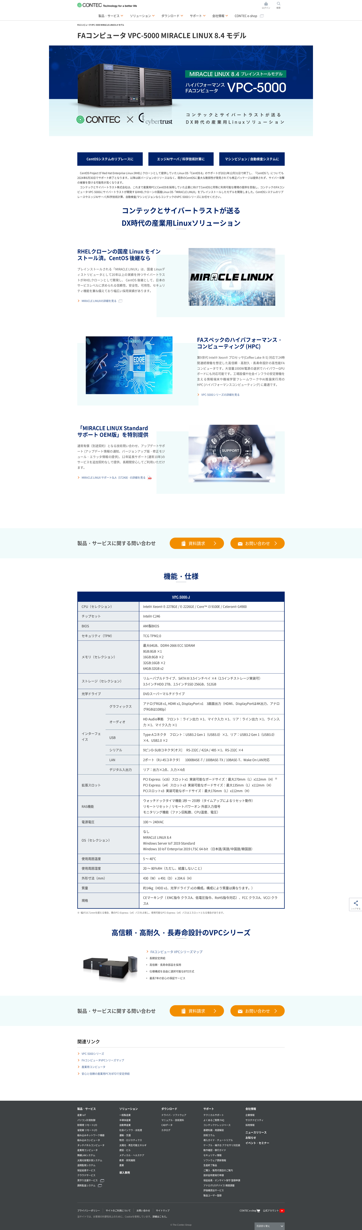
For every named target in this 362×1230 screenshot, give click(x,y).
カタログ (165, 1130)
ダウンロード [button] (172, 15)
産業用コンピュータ (93, 1067)
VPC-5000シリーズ (93, 1053)
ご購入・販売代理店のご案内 (218, 1170)
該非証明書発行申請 (213, 1175)
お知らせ (250, 1137)
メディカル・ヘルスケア (131, 1155)
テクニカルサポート (213, 1115)
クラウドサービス (86, 1175)
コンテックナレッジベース (217, 1125)
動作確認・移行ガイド (214, 1150)
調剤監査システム (86, 1185)
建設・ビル (125, 1150)
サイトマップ (162, 1210)
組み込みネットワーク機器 (90, 1135)
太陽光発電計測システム (89, 1160)
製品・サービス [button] (110, 15)
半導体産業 (125, 1120)
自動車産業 (125, 1125)
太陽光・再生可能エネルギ (132, 1145)
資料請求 (197, 543)
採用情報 (250, 1125)
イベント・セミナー (257, 1143)
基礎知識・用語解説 (213, 1130)
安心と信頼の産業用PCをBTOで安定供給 (106, 1073)
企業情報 (250, 1115)
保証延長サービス (86, 1170)
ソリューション (128, 1109)
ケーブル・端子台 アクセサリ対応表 (221, 1145)
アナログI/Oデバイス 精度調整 (219, 1185)
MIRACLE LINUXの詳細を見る (99, 301)
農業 (121, 1165)
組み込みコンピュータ (88, 1140)
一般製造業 (125, 1115)
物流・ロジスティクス (130, 1140)
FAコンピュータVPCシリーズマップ (103, 1060)
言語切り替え (263, 1226)
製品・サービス (86, 1109)
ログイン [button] (267, 5)
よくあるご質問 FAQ (213, 1120)
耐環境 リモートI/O (87, 1125)
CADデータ (167, 1125)
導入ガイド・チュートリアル (218, 1140)
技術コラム (209, 1135)
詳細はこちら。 (160, 1216)
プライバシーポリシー (88, 1210)
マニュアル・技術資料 (172, 1120)
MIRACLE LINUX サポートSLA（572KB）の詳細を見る (114, 477)
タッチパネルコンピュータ (90, 1145)
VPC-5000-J (181, 596)
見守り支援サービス (87, 1180)
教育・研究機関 (127, 1160)
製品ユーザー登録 (212, 1195)
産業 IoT (81, 1115)
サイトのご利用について (118, 1210)
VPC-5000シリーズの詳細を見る (220, 394)
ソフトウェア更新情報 (214, 1160)
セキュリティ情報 (212, 1155)
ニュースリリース (256, 1132)
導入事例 (124, 1172)
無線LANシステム (86, 1155)
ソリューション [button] (142, 15)
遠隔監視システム (86, 1165)
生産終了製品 (210, 1165)
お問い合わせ (257, 543)
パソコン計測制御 (86, 1120)
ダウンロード (169, 1109)
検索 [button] (280, 5)
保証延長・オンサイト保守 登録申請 (221, 1180)
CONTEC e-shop (246, 15)
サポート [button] (198, 15)
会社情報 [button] (220, 15)
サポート (208, 1109)
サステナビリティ (254, 1120)
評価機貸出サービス (213, 1190)
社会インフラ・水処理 (130, 1130)
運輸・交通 (125, 1135)
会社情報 (250, 1109)
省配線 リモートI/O (87, 1130)
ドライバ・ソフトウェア (173, 1115)
